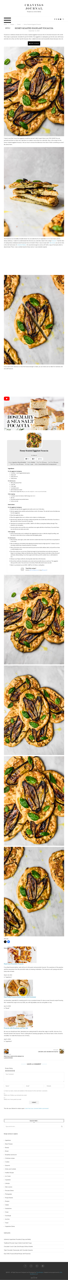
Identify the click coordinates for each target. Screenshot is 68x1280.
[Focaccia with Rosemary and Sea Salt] (18, 1012)
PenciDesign (39, 1272)
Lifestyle (7, 1183)
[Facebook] (54, 19)
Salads (7, 1205)
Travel (6, 1223)
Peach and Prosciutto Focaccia (13, 964)
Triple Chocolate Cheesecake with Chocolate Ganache (18, 1250)
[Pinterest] (58, 19)
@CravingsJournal (34, 570)
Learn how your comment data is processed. (37, 1108)
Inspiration (8, 1180)
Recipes (7, 1201)
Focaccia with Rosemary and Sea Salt (16, 1028)
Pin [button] (34, 459)
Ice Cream (8, 1176)
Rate (40, 459)
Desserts (7, 1165)
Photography (8, 1194)
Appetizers (8, 1140)
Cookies (7, 1162)
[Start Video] (34, 413)
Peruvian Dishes (9, 1190)
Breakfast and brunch (11, 1154)
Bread (6, 1151)
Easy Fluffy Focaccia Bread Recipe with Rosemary (20, 997)
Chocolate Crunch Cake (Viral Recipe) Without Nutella (18, 1246)
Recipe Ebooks (9, 1197)
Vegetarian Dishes (10, 1226)
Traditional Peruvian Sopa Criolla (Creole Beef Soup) (18, 1243)
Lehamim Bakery (21, 245)
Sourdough (8, 1215)
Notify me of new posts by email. (12, 1099)
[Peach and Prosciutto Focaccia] (22, 947)
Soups (6, 1212)
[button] (31, 453)
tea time (7, 1219)
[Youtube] (60, 19)
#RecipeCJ (44, 570)
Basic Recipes (9, 1144)
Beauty (7, 1147)
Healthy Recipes (9, 1172)
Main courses (8, 1187)
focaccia (54, 241)
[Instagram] (56, 19)
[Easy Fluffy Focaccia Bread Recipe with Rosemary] (18, 981)
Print (28, 459)
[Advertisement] (34, 261)
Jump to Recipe (35, 43)
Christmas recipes (10, 1158)
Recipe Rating (9, 1068)
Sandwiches (8, 1208)
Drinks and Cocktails (10, 1169)
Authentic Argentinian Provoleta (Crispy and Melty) (17, 1239)
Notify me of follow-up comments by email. (15, 1095)
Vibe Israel (52, 243)
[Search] (63, 19)
